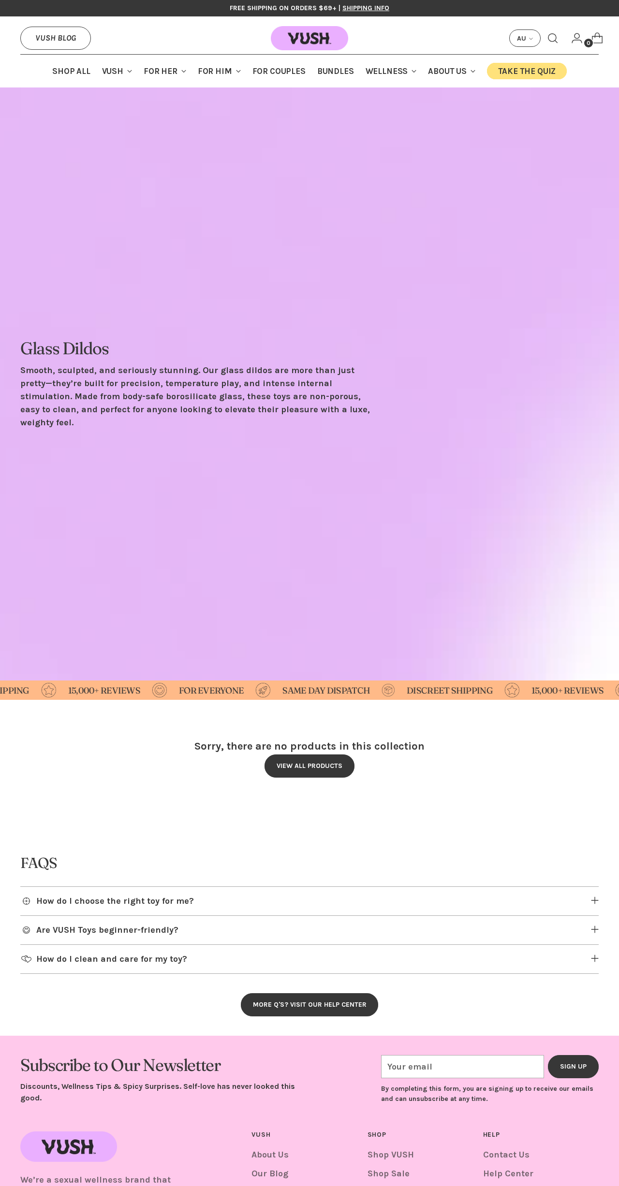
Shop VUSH (391, 1154)
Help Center (508, 1173)
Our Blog (269, 1173)
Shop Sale (389, 1173)
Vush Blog (55, 38)
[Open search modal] (552, 38)
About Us (270, 1154)
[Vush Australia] (309, 38)
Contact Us (506, 1154)
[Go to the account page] (573, 38)
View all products (309, 766)
